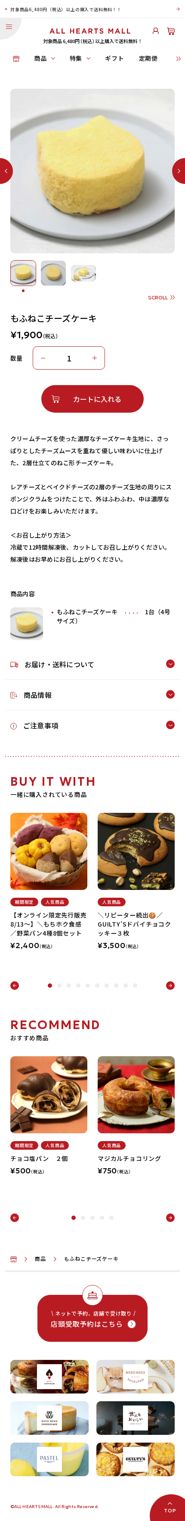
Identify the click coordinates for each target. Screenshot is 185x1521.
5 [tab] (87, 985)
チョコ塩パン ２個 (39, 1158)
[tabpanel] (48, 878)
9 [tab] (125, 985)
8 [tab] (116, 985)
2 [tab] (59, 985)
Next (170, 985)
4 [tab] (78, 985)
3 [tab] (69, 985)
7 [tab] (106, 985)
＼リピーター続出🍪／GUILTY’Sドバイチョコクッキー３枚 (134, 924)
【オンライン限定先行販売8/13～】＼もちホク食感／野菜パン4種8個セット (48, 924)
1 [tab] (50, 985)
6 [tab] (97, 985)
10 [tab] (135, 985)
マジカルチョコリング (129, 1158)
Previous (14, 985)
